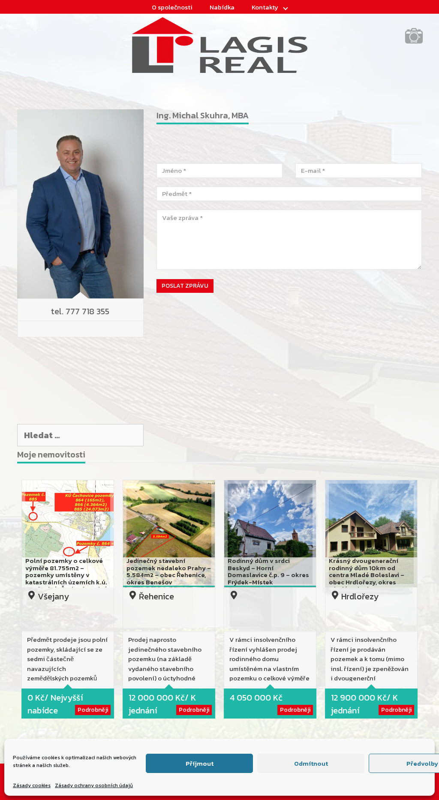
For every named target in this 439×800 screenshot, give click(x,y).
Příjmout (199, 763)
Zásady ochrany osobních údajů (94, 785)
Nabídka (222, 7)
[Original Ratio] (414, 42)
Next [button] (428, 602)
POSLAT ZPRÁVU (185, 285)
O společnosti (172, 7)
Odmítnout (311, 763)
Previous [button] (10, 602)
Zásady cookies (32, 785)
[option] (67, 601)
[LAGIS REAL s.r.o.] (219, 44)
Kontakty (265, 7)
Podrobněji (93, 709)
